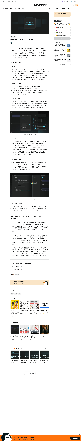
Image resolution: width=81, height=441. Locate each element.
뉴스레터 (63, 8)
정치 (11, 8)
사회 (23, 8)
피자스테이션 (49, 8)
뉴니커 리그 (56, 8)
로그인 (76, 5)
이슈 (42, 8)
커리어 (33, 8)
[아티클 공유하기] (46, 42)
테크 (19, 293)
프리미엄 (5, 8)
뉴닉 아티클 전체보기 (62, 64)
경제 (15, 8)
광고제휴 (68, 8)
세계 (19, 8)
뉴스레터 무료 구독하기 (10, 1)
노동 (12, 293)
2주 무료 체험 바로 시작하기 (18, 267)
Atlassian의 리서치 (33, 52)
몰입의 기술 (13, 36)
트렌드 (38, 8)
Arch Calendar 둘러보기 (17, 269)
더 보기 (46, 298)
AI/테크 (28, 8)
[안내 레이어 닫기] (79, 434)
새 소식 (16, 1)
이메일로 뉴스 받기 (75, 438)
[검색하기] (73, 5)
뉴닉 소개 (4, 1)
